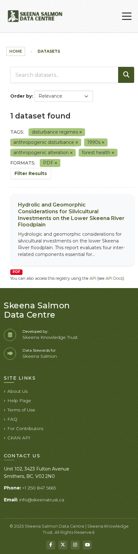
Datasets (49, 51)
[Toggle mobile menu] (127, 16)
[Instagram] (75, 545)
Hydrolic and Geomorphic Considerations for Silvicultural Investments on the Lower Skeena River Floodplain (71, 215)
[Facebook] (50, 545)
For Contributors (25, 428)
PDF (16, 272)
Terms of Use (21, 409)
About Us (17, 391)
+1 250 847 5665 (39, 487)
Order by (21, 96)
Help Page (19, 400)
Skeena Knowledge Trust (50, 337)
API (93, 278)
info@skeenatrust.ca (41, 499)
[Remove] (80, 132)
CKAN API (18, 437)
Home (15, 51)
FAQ (12, 419)
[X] (62, 545)
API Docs (114, 278)
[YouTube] (87, 545)
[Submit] (126, 75)
